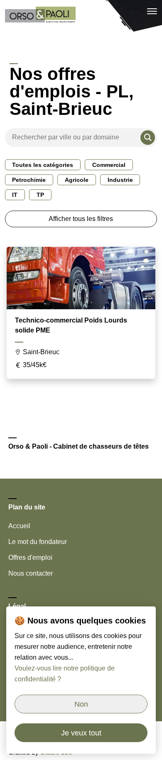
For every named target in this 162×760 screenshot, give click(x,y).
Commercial (108, 164)
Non (81, 704)
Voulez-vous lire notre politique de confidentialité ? (65, 674)
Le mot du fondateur (37, 541)
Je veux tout (81, 733)
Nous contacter (30, 573)
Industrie (120, 179)
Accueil (19, 525)
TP (40, 194)
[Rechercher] (147, 137)
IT (14, 194)
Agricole (76, 179)
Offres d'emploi (30, 557)
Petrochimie (29, 179)
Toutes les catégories (42, 164)
